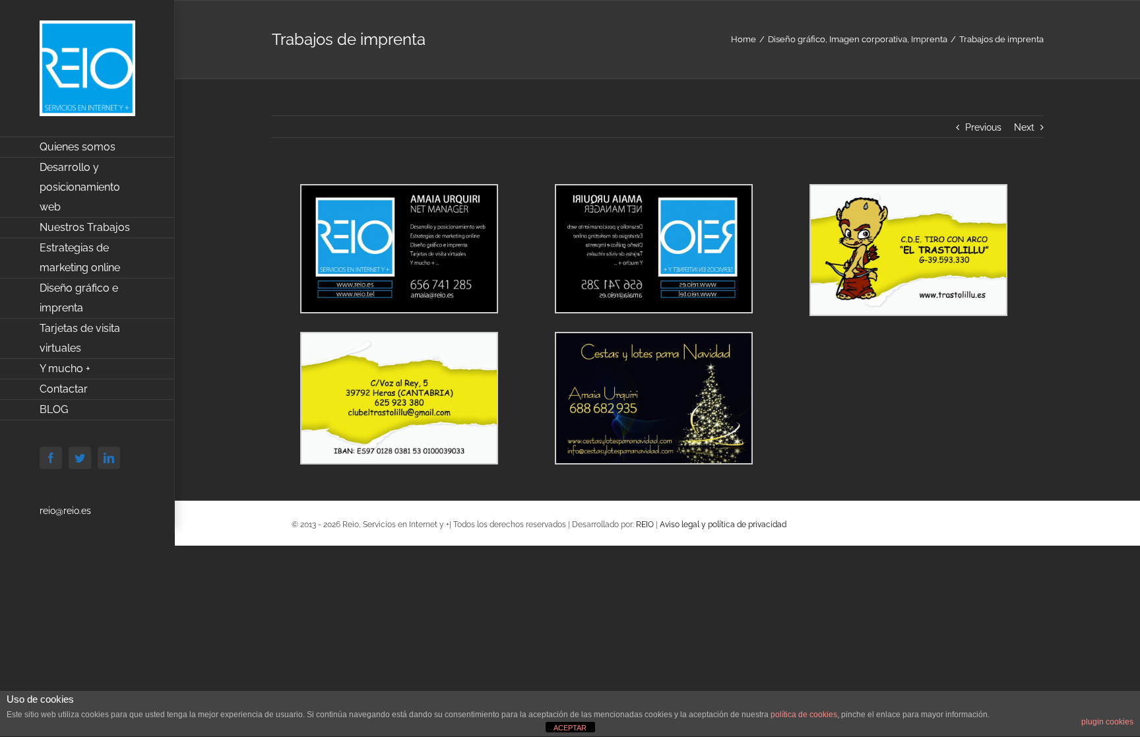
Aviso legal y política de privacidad (723, 524)
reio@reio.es (65, 510)
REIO (645, 524)
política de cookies (804, 714)
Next (1024, 127)
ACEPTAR (570, 728)
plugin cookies (1107, 721)
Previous (983, 127)
